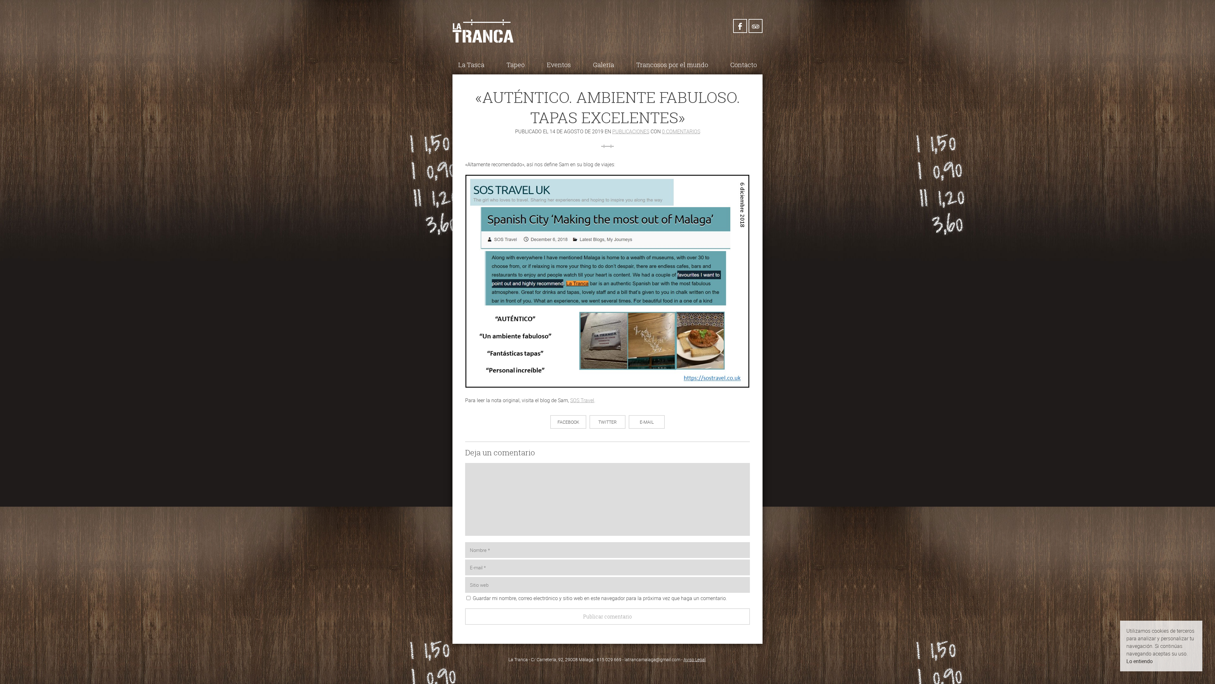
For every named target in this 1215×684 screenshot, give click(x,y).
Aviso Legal (694, 659)
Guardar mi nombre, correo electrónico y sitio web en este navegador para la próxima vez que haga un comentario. (600, 598)
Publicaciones (630, 131)
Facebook (568, 422)
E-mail (647, 422)
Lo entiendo (1139, 661)
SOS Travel (582, 400)
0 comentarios (681, 131)
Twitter (607, 422)
